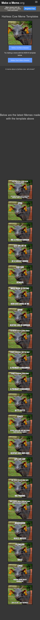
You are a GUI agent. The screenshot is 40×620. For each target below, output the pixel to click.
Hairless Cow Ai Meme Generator (20, 60)
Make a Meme (13, 3)
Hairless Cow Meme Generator (20, 48)
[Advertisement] (20, 92)
